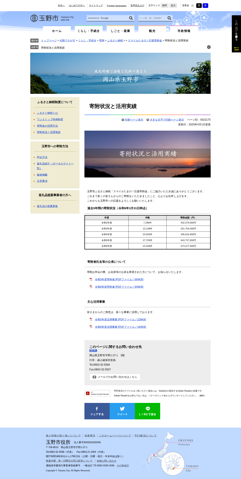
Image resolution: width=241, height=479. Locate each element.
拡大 (173, 5)
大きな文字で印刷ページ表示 (167, 119)
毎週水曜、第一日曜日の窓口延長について (69, 460)
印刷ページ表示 (134, 119)
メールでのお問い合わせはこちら (117, 376)
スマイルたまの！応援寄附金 (145, 40)
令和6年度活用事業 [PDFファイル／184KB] (120, 327)
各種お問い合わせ (106, 460)
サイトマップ (96, 5)
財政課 (93, 350)
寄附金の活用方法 (47, 125)
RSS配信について (146, 435)
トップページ (49, 40)
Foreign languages (116, 5)
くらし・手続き (87, 40)
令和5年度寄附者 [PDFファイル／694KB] (119, 279)
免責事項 (90, 435)
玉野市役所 (52, 18)
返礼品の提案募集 (47, 206)
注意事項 (42, 181)
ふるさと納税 (115, 40)
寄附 (101, 40)
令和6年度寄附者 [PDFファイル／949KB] (119, 286)
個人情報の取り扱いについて (63, 435)
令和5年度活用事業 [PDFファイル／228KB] (120, 319)
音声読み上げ (137, 5)
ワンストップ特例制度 (50, 119)
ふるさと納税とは (47, 113)
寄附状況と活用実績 (53, 47)
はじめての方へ (77, 5)
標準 (164, 5)
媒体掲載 (42, 174)
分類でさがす (67, 40)
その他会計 (123, 465)
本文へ (61, 5)
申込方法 (42, 157)
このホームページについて (115, 435)
